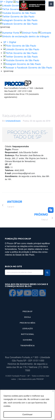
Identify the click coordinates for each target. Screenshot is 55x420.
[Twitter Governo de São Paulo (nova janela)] (17, 16)
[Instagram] (34, 292)
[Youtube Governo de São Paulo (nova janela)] (18, 12)
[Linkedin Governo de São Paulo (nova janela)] (18, 5)
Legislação (27, 329)
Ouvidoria (27, 340)
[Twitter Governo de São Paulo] (20, 56)
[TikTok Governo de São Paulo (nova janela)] (17, 9)
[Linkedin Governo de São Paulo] (21, 49)
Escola (27, 317)
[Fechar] (53, 391)
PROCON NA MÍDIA (27, 323)
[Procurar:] (24, 272)
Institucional (27, 334)
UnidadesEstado (13, 121)
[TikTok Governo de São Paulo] (20, 52)
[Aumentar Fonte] (9, 32)
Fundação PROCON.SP (18, 238)
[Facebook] (12, 292)
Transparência (27, 346)
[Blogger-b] (42, 292)
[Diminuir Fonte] (29, 32)
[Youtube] (27, 292)
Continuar (27, 414)
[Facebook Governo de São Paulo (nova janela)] (19, 23)
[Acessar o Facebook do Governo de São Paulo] (27, 67)
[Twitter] (20, 292)
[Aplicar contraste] (44, 32)
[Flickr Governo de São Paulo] (19, 45)
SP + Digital (6, 1)
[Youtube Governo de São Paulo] (21, 60)
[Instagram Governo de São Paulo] (19, 19)
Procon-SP (28, 312)
